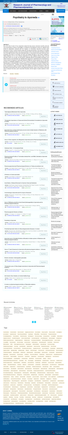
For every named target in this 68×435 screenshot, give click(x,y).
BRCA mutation (6, 344)
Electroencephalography (8, 358)
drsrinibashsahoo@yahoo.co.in (13, 24)
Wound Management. (15, 380)
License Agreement (55, 53)
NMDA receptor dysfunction (9, 340)
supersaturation (45, 352)
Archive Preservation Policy (57, 68)
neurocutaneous (56, 356)
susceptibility (53, 336)
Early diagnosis (30, 336)
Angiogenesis (48, 378)
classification (50, 342)
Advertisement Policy (55, 73)
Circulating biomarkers (7, 336)
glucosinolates (30, 386)
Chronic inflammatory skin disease (10, 374)
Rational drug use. (15, 386)
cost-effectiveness (53, 364)
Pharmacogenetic (36, 368)
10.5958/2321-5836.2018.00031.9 (13, 261)
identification (31, 358)
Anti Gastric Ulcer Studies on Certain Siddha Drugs (17, 276)
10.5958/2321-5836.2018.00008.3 (13, 151)
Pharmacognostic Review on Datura (14, 212)
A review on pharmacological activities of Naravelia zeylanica (20, 284)
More (41, 10)
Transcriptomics (16, 336)
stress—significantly (52, 376)
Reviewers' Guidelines (55, 64)
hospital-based (6, 384)
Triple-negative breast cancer (19, 344)
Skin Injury (24, 378)
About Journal (6, 1)
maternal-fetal (29, 370)
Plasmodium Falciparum (12, 364)
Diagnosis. (24, 364)
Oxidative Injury (27, 340)
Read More (43, 116)
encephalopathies (17, 358)
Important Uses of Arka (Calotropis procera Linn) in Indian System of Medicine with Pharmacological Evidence (25, 130)
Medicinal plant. (48, 382)
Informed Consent (55, 51)
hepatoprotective (7, 376)
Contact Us (14, 1)
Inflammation (42, 378)
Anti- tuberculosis (52, 401)
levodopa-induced (7, 401)
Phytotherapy (42, 354)
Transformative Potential (8, 348)
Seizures (49, 358)
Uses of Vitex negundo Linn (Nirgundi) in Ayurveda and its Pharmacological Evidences (26, 139)
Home (5, 10)
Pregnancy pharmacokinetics (39, 370)
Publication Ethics (55, 60)
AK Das (16, 22)
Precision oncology (51, 344)
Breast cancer (56, 342)
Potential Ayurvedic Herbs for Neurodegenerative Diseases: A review (22, 229)
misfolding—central (31, 401)
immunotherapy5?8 (42, 342)
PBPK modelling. (33, 372)
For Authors (33, 10)
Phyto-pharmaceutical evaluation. (35, 392)
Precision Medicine (17, 348)
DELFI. (51, 366)
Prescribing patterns (36, 384)
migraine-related (6, 350)
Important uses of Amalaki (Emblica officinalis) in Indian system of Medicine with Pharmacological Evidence (25, 239)
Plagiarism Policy (54, 57)
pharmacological (52, 338)
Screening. (16, 346)
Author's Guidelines (58, 86)
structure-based (51, 362)
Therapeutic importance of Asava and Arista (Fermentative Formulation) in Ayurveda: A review (26, 121)
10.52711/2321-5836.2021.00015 (13, 233)
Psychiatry (17, 73)
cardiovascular (54, 382)
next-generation (24, 358)
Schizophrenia (58, 338)
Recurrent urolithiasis (34, 354)
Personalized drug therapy (8, 372)
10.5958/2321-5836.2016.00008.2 (13, 115)
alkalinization (6, 354)
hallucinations (59, 336)
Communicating (28, 397)
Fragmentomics (12, 366)
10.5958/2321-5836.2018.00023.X (13, 161)
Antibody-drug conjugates (8, 346)
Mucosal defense (31, 362)
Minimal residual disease (36, 366)
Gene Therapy (53, 346)
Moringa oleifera (13, 388)
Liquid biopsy (30, 334)
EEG (26, 360)
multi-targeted (6, 388)
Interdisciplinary (6, 370)
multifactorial (23, 352)
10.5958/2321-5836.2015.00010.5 (13, 197)
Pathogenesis (19, 374)
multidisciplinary (35, 342)
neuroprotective (6, 399)
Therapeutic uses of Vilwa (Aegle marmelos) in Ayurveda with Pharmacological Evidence (25, 267)
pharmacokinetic (13, 354)
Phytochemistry (20, 382)
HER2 (11, 344)
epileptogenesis (48, 356)
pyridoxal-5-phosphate (46, 399)
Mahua (12, 376)
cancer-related (57, 340)
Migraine (27, 350)
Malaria (5, 364)
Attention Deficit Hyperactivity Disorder (11, 360)
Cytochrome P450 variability (50, 370)
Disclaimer (53, 75)
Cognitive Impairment (19, 340)
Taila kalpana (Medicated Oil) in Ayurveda (15, 112)
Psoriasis (56, 372)
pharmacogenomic (28, 368)
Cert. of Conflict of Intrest (58, 98)
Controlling (22, 397)
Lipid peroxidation (17, 362)
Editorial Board (22, 10)
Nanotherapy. (38, 362)
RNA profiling (36, 334)
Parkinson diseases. (28, 403)
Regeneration (36, 378)
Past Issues (13, 10)
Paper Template (57, 90)
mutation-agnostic (45, 364)
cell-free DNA (6, 366)
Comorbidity (21, 360)
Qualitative (5, 397)
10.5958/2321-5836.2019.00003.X (13, 169)
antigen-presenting (50, 372)
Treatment (19, 364)
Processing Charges (57, 102)
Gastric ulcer (52, 360)
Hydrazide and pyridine (20, 403)
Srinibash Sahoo (11, 22)
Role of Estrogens (34, 350)
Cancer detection (44, 334)
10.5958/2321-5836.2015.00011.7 (13, 134)
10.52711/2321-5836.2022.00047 (13, 125)
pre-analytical (6, 334)
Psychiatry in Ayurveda (25, 17)
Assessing (16, 397)
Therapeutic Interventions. (27, 348)
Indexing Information (56, 107)
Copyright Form (58, 94)
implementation (29, 346)
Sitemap (31, 432)
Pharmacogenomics (17, 372)
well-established (56, 397)
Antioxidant (33, 382)
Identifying (11, 397)
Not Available (9, 143)
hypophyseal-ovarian (37, 348)
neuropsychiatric (46, 336)
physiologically (13, 368)
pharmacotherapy (44, 368)
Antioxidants (24, 362)
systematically (37, 364)
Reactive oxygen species (8, 362)
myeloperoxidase (46, 360)
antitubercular (40, 397)
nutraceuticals (59, 386)
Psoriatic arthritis (27, 374)
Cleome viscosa (13, 382)
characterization (13, 342)
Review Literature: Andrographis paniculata (15, 257)
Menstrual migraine (59, 350)
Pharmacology (27, 382)
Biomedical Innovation (45, 346)
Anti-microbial (22, 376)
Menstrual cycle (41, 350)
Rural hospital (44, 384)
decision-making (20, 342)
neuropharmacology (47, 397)
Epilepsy (44, 358)
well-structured (6, 382)
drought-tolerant (23, 386)
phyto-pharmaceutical (53, 388)
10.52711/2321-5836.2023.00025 (13, 252)
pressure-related (36, 376)
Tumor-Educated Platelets (22, 334)
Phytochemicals (20, 388)
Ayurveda (12, 73)
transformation (52, 392)
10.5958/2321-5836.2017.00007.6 (13, 287)
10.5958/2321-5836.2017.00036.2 (13, 244)
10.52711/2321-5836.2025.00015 (13, 187)
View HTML (44, 38)
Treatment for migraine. (8, 352)
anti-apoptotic (21, 399)
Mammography (28, 344)
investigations (30, 380)
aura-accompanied (45, 348)
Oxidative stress (59, 360)
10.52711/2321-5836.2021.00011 (13, 271)
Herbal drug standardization (23, 392)
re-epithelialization (60, 376)
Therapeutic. (29, 376)
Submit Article (60, 10)
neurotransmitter (41, 356)
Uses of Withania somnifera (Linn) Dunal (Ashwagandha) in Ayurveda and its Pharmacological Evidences (24, 203)
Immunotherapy (43, 344)
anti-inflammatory (38, 380)
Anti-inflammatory (40, 382)
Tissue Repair (29, 378)
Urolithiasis (27, 354)
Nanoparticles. (41, 374)
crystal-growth (51, 352)
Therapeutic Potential (37, 388)
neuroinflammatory (44, 338)
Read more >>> (61, 38)
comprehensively (13, 334)
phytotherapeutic (30, 352)
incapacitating (52, 348)
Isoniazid (46, 401)
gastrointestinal (24, 380)
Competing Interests (55, 47)
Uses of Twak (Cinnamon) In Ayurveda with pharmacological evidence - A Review (25, 249)
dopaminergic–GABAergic (56, 399)
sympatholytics (19, 384)
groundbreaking (22, 346)
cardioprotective (53, 380)
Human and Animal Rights (56, 49)
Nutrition (17, 376)
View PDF (33, 38)
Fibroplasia (55, 378)
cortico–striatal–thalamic (25, 338)
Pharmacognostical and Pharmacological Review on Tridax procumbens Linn (24, 166)
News (47, 10)
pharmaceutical (45, 392)
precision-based (27, 342)
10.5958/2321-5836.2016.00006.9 (13, 207)
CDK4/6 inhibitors (36, 344)
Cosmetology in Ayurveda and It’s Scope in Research (18, 192)
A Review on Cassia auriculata (12, 174)
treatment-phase (31, 364)
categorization (33, 356)
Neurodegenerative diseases (9, 403)
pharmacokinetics (15, 401)
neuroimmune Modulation (36, 340)
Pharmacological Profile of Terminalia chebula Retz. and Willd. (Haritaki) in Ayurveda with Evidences (26, 157)
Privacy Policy (54, 58)
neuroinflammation (37, 399)
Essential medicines (7, 386)
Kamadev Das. (21, 22)
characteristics (20, 356)
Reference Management (56, 62)
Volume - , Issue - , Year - (16, 35)
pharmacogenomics (14, 370)
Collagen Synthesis (7, 380)
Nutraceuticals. (45, 388)
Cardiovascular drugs (28, 384)
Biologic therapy (34, 374)
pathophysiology (59, 348)
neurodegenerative (28, 399)
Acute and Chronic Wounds (16, 378)
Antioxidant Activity (28, 388)
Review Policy (54, 66)
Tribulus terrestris (49, 354)
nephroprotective (59, 352)
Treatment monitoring (52, 334)
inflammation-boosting (41, 372)
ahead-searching (37, 346)
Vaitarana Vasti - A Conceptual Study (14, 148)
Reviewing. (34, 397)
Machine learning (23, 336)
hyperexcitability (13, 356)
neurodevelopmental (35, 338)
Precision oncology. (38, 336)
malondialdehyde (38, 360)
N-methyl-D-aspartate (16, 338)
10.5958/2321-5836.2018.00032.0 (13, 215)
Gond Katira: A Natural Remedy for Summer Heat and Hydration (21, 183)
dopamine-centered (7, 338)
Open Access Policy (55, 55)
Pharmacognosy (6, 392)
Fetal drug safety (26, 372)
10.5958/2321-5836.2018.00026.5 (13, 178)
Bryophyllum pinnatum (58, 354)
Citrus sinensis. (6, 356)
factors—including (43, 376)
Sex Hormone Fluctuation (50, 350)
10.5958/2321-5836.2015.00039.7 (13, 26)
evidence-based (59, 392)
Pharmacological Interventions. (47, 340)
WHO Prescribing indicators (53, 384)
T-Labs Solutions (59, 433)
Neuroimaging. (30, 360)
